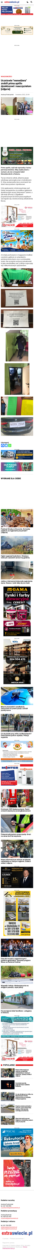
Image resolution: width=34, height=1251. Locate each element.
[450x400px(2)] (17, 1142)
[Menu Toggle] (2, 2)
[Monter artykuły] (17, 775)
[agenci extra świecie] (17, 877)
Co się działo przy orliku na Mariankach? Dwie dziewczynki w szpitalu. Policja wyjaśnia (16, 735)
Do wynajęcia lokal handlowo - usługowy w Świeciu (16, 1012)
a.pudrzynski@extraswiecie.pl (10, 1208)
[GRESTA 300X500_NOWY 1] (17, 913)
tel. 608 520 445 (6, 1216)
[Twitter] (6, 445)
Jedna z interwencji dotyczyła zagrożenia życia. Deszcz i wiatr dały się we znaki (16, 582)
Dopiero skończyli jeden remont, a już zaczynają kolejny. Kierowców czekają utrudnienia (23, 1108)
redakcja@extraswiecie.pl (9, 1227)
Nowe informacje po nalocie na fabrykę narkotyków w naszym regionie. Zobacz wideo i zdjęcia (16, 861)
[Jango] (17, 1027)
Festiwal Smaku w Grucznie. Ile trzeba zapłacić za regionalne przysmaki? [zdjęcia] (15, 530)
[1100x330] (17, 455)
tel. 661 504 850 (6, 1206)
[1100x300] (17, 30)
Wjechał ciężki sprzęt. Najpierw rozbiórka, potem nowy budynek (24, 1120)
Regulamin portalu (8, 1243)
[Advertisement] (17, 58)
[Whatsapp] (9, 445)
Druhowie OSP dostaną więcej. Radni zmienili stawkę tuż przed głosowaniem (16, 810)
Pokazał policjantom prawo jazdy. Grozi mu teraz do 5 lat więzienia (16, 835)
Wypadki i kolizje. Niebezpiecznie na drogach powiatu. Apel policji (14, 986)
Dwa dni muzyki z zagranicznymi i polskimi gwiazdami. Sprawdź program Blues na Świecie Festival (16, 960)
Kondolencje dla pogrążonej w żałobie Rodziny (22, 1084)
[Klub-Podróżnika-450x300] (17, 241)
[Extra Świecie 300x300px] (17, 1173)
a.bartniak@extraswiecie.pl (9, 1218)
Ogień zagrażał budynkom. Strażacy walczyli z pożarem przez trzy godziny (15, 557)
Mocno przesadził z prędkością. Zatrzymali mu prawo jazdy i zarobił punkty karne (14, 708)
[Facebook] (2, 445)
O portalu (5, 1238)
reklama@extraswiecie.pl (9, 1229)
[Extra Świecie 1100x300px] (17, 466)
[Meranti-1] (17, 216)
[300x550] (17, 611)
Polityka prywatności (16, 1238)
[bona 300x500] (17, 661)
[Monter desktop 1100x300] (17, 10)
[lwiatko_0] (17, 751)
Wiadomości (6, 76)
